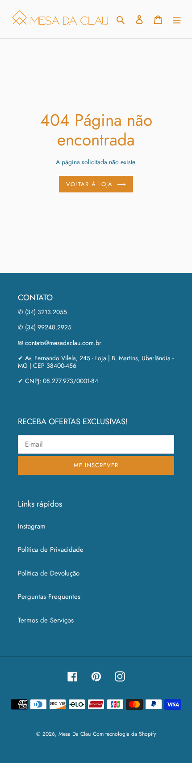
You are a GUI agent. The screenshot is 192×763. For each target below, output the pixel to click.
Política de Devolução (48, 573)
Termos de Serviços (46, 620)
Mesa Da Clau (74, 734)
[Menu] (176, 19)
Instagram (32, 526)
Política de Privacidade (50, 549)
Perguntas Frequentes (49, 596)
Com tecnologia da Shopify (124, 734)
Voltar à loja (89, 184)
